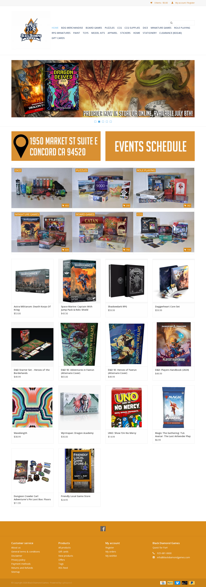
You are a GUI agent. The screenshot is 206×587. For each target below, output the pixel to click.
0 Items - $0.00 (161, 2)
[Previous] (17, 89)
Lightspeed (67, 582)
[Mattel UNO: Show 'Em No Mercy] (126, 407)
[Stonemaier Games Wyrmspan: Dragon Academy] (79, 407)
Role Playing (182, 27)
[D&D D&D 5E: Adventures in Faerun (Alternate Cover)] (79, 344)
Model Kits (98, 32)
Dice (145, 27)
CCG (119, 27)
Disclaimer (16, 555)
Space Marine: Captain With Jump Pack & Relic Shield (76, 308)
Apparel (112, 32)
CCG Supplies (132, 27)
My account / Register (185, 2)
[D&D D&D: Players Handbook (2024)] (174, 344)
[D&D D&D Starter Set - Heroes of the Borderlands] (32, 344)
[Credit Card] (162, 582)
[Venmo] (177, 582)
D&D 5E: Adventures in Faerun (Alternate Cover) (77, 371)
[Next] (188, 89)
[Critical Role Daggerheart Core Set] (174, 281)
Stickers (125, 32)
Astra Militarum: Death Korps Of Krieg (32, 308)
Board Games (94, 27)
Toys (86, 32)
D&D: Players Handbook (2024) (172, 369)
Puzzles (110, 27)
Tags (61, 563)
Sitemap (15, 571)
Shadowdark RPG (117, 306)
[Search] (171, 22)
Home (55, 27)
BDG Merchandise (72, 27)
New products (65, 555)
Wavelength (20, 433)
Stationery (150, 32)
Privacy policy (18, 559)
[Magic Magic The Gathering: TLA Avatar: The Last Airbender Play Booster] (174, 407)
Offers (61, 559)
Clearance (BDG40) (170, 32)
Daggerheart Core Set (167, 306)
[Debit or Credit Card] (184, 582)
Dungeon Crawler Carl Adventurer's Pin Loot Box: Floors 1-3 (32, 498)
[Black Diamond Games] (31, 30)
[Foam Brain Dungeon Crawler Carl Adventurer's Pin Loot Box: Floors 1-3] (32, 470)
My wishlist (111, 555)
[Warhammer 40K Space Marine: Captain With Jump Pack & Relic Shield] (79, 281)
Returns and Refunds (22, 567)
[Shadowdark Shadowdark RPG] (126, 281)
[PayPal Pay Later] (191, 582)
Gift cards (58, 38)
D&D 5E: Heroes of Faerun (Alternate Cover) (122, 371)
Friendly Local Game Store (75, 496)
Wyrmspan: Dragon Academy (77, 433)
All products (64, 547)
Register (109, 547)
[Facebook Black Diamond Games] (103, 528)
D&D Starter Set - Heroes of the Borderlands (32, 371)
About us (16, 547)
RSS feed (63, 567)
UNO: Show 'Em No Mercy (122, 433)
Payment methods (21, 563)
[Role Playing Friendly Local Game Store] (79, 470)
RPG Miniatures (61, 32)
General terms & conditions (25, 551)
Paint (76, 32)
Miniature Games (161, 27)
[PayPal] (169, 582)
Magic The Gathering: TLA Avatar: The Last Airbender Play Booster (173, 434)
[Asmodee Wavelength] (32, 407)
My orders (110, 551)
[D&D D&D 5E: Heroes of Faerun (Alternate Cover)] (126, 344)
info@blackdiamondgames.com (173, 557)
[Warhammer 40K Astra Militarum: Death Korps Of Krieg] (32, 281)
